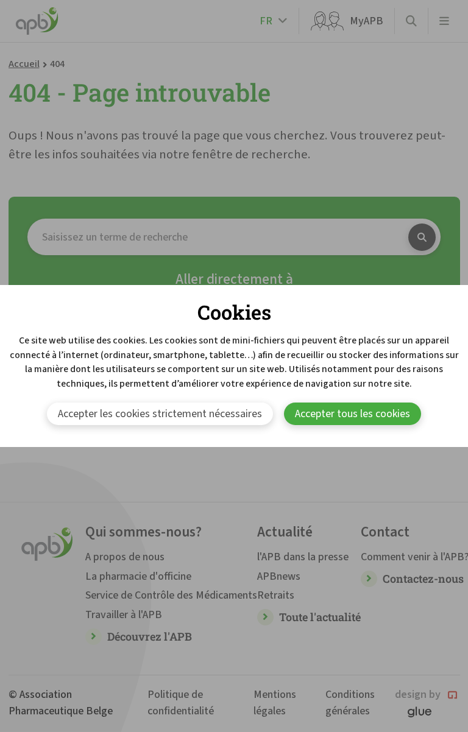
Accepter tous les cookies (352, 413)
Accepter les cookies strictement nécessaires (160, 413)
